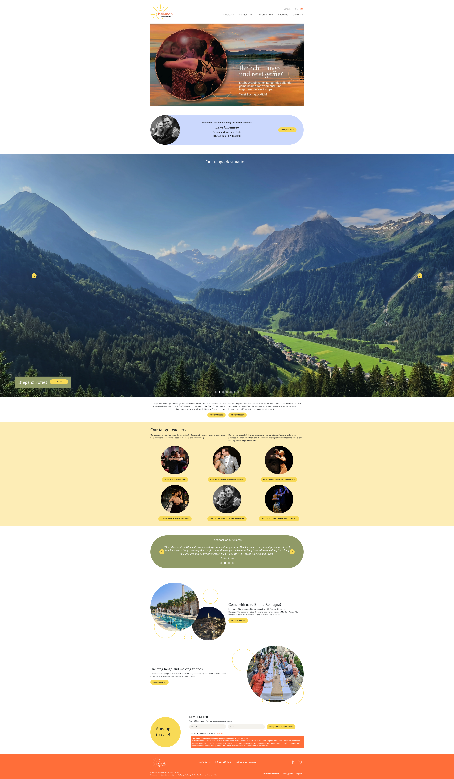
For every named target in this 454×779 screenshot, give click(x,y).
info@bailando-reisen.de (245, 762)
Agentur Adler (212, 775)
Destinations (266, 14)
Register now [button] (287, 130)
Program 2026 (216, 415)
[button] (281, 726)
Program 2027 (237, 415)
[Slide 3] (227, 392)
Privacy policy (288, 774)
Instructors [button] (246, 14)
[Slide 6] (238, 392)
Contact (287, 9)
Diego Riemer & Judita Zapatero (175, 518)
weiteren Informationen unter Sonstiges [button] (240, 743)
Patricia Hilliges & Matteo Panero (279, 479)
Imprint (299, 774)
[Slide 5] (235, 392)
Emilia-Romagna (238, 620)
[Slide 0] (216, 392)
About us (283, 14)
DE (296, 9)
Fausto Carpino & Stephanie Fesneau (227, 479)
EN (301, 9)
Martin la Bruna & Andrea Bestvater (227, 518)
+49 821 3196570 (223, 762)
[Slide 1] (219, 392)
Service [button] (297, 14)
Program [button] (228, 14)
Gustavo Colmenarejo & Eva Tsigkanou (279, 518)
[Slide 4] (231, 392)
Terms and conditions (271, 774)
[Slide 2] (223, 392)
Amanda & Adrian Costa (175, 479)
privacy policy (221, 733)
